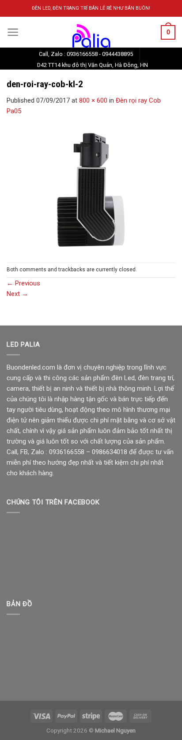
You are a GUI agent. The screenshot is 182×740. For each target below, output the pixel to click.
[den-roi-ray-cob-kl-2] (91, 189)
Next (17, 294)
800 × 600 (93, 100)
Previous (23, 283)
